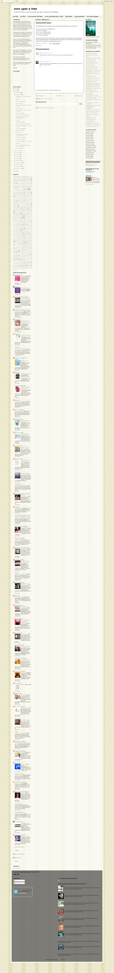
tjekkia (25, 262)
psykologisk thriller (28, 247)
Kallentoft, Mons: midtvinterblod (92, 72)
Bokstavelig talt (18, 472)
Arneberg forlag (28, 184)
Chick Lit (15, 197)
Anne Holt (22, 184)
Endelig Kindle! (24, 634)
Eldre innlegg (78, 96)
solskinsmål (15, 255)
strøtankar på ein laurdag (20, 137)
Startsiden (59, 96)
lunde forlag (15, 235)
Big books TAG (18, 783)
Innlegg (16, 880)
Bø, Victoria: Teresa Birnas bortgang (93, 58)
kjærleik (21, 228)
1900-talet (27, 179)
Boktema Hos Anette (23, 192)
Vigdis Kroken (29, 268)
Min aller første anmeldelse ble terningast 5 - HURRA (26, 336)
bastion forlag (19, 187)
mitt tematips (28, 238)
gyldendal (30, 211)
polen (30, 245)
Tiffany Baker (20, 262)
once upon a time (25, 9)
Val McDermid (16, 266)
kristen (24, 230)
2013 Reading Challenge (23, 888)
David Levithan (23, 199)
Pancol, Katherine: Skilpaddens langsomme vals (92, 103)
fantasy (15, 206)
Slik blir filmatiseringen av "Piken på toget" (25, 584)
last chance (18, 120)
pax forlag (30, 244)
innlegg (40, 45)
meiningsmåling (21, 238)
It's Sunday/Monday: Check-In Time (24, 607)
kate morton (15, 225)
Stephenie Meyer (28, 256)
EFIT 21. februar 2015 (25, 707)
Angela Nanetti (19, 183)
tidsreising (14, 262)
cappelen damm (29, 195)
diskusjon (29, 200)
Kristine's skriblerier (19, 847)
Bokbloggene (17, 372)
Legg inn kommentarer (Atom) (47, 98)
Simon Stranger (15, 254)
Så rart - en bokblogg (19, 409)
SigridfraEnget (18, 484)
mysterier (30, 240)
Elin (40, 61)
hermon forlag (24, 214)
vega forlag (30, 266)
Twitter (29, 59)
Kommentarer (18, 883)
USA (29, 265)
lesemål (26, 233)
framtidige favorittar (22, 209)
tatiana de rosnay (18, 261)
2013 (16, 171)
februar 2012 (18, 94)
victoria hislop (22, 268)
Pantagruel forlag (29, 242)
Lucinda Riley (28, 234)
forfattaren (21, 207)
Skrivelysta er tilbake (19, 813)
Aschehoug (15, 186)
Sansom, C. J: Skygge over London (92, 111)
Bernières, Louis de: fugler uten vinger (92, 55)
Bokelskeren (17, 400)
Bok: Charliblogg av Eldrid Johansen (72, 901)
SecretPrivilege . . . (19, 803)
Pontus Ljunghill (16, 247)
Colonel (59, 959)
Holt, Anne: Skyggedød (90, 65)
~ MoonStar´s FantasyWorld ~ (21, 782)
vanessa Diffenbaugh (23, 266)
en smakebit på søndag (20, 113)
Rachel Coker (24, 248)
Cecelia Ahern (23, 196)
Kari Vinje (29, 224)
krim (19, 230)
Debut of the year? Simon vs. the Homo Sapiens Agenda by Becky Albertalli (25, 621)
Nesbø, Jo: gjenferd (89, 93)
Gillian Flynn (23, 210)
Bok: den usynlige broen (20, 101)
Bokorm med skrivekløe (20, 538)
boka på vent (20, 190)
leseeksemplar (19, 233)
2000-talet (15, 180)
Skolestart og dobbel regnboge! (21, 485)
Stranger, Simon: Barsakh (91, 117)
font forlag (15, 207)
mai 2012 (18, 154)
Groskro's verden (18, 445)
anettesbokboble (18, 683)
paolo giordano (17, 244)
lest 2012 (22, 16)
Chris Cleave (21, 197)
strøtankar (15, 258)
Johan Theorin (29, 220)
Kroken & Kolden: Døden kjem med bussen (93, 74)
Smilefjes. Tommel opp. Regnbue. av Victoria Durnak (25, 448)
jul (29, 221)
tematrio (24, 261)
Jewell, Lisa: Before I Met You (92, 66)
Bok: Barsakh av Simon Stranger (71, 886)
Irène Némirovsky (28, 217)
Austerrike (24, 186)
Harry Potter (17, 213)
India (15, 217)
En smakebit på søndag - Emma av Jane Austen (25, 561)
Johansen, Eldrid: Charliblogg (91, 68)
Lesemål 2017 (23, 548)
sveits (27, 258)
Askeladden (17, 507)
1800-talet (21, 179)
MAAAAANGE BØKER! (21, 128)
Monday (14, 240)
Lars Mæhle (24, 231)
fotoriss (14, 209)
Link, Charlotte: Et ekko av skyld (92, 78)
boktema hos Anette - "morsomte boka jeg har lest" (23, 110)
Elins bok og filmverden (20, 854)
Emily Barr (21, 203)
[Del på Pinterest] (59, 43)
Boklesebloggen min (19, 812)
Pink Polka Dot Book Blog (20, 385)
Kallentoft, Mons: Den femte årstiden (93, 70)
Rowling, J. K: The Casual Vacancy (93, 109)
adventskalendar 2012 (25, 180)
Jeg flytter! (23, 764)
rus (20, 251)
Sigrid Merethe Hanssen (27, 252)
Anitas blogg (17, 595)
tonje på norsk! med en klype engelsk (22, 515)
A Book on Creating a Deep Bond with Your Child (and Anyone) (22, 349)
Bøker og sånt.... (18, 718)
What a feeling (18, 132)
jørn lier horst (28, 223)
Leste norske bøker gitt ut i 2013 (54, 16)
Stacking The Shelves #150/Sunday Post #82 (25, 434)
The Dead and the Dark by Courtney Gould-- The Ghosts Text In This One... (26, 388)
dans (18, 199)
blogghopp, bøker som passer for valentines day (22, 117)
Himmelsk (30, 214)
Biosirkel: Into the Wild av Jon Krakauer (25, 474)
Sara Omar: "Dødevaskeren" (24, 495)
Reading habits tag (18, 508)
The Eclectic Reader (19, 605)
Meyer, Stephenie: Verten (91, 90)
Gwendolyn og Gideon (23, 211)
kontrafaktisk (28, 228)
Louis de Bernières (20, 234)
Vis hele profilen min (90, 184)
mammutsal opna (19, 103)
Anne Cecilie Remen (27, 183)
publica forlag (17, 248)
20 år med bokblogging (25, 288)
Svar (40, 57)
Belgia (31, 187)
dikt (25, 200)
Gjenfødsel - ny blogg (25, 836)
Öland (15, 269)
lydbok (21, 235)
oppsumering (21, 243)
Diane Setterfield (21, 200)
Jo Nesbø (23, 220)
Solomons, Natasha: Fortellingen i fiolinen (92, 115)
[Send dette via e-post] (53, 43)
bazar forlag (25, 187)
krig (14, 230)
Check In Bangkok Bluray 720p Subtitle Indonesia (25, 647)
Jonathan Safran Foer (18, 221)
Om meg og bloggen (92, 16)
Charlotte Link (29, 196)
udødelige (30, 263)
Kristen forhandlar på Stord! (20, 574)
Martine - (17, 861)
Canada (23, 195)
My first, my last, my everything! (21, 296)
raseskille (19, 249)
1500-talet (25, 177)
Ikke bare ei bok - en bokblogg (21, 526)
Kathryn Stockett (28, 227)
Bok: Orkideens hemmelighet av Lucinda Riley (24, 126)
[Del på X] (56, 43)
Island (18, 218)
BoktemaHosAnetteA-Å (18, 176)
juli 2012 (18, 158)
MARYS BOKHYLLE (19, 645)
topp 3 (14, 263)
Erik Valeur (22, 204)
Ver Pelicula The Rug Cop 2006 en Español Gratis (25, 660)
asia (20, 186)
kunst (20, 231)
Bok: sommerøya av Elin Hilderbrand (23, 123)
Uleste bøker (68, 16)
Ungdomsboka (18, 319)
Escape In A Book (18, 618)
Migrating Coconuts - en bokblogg (22, 547)
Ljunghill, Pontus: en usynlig (91, 81)
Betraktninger (18, 857)
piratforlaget (24, 245)
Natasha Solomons (18, 241)
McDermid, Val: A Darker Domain (92, 86)
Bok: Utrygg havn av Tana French (71, 945)
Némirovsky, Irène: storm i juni (92, 95)
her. (62, 41)
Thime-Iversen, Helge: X (91, 119)
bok (25, 189)
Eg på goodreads (79, 16)
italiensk (21, 218)
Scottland (19, 252)
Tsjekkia (18, 263)
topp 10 (28, 262)
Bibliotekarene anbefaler (20, 741)
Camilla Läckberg (16, 195)
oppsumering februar (20, 148)
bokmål (14, 192)
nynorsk (15, 242)
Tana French (30, 259)
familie (27, 204)
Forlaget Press (28, 207)
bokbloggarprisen (28, 190)
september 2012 (19, 162)
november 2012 (19, 166)
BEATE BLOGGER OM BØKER (22, 791)
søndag (17, 259)
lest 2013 (15, 16)
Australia (29, 186)
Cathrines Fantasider (19, 774)
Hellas (18, 214)
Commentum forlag (28, 197)
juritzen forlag (22, 223)
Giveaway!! (18, 99)
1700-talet (16, 179)
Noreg (24, 241)
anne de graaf (15, 184)
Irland (14, 218)
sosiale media (29, 255)
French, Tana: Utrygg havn (91, 61)
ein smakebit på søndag (20, 139)
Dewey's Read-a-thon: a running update (25, 720)
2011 (16, 89)
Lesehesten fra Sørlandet (20, 671)
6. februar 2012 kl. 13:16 (47, 53)
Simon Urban (22, 254)
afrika (14, 182)
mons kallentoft (22, 240)
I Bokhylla (17, 286)
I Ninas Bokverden (19, 821)
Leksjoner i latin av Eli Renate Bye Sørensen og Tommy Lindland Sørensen (26, 322)
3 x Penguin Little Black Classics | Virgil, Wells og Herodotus (25, 299)
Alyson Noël (26, 182)
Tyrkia (22, 263)
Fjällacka (29, 206)
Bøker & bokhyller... (19, 459)
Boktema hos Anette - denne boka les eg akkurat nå (23, 97)
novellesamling (29, 241)
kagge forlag (15, 224)
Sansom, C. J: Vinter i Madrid (91, 113)
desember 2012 (19, 168)
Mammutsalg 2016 (18, 596)
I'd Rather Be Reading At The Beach (22, 310)
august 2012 (18, 160)
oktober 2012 (18, 164)
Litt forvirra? (23, 672)
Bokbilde (22, 684)
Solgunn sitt (17, 334)
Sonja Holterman (23, 255)
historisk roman (18, 216)
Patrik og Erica (24, 244)
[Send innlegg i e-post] (50, 43)
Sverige (30, 258)
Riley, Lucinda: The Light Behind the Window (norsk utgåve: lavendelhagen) (93, 107)
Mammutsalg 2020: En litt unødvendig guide (25, 421)
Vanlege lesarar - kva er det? (70, 932)
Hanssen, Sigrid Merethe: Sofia (92, 63)
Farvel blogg (60, 939)
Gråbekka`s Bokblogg (19, 559)
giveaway (30, 210)
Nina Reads (17, 347)
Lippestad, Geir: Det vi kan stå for (92, 80)
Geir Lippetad (17, 210)
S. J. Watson (25, 251)
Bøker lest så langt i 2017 (25, 527)
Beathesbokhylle (18, 693)
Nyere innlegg (40, 96)
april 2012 (18, 152)
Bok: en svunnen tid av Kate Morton (23, 115)
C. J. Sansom (28, 193)
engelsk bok (28, 203)
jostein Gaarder (25, 221)
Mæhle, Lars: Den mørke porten (92, 91)
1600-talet (30, 177)
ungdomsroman (22, 265)
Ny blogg (23, 793)
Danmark (14, 199)
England (14, 204)
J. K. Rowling (27, 218)
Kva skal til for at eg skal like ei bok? (72, 894)
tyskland (26, 263)
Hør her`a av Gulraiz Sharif (20, 401)
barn (14, 187)
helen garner (24, 213)
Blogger (66, 959)
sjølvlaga (28, 254)
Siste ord (22, 752)
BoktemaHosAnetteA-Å (18, 193)
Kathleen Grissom (20, 227)
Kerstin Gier (15, 228)
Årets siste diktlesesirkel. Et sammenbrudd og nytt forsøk (26, 461)
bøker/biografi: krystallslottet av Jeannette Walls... (22, 135)
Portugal (21, 247)
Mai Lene (96, 177)
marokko (14, 238)
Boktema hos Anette (20, 130)
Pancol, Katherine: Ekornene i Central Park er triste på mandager (93, 97)
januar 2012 (18, 92)
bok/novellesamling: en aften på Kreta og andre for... (24, 105)
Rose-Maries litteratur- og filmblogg (22, 493)
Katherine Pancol (23, 225)
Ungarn (15, 265)
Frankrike (30, 209)
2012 (16, 91)
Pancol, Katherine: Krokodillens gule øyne (93, 100)
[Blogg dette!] (54, 43)
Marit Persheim (28, 237)
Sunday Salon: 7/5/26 (19, 311)
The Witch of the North (20, 706)
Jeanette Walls (18, 220)
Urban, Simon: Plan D (90, 121)
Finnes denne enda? (18, 775)
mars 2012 (18, 150)
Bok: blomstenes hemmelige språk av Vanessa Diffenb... (23, 146)
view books (30, 896)
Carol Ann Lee (17, 196)
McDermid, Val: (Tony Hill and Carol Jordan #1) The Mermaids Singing (93, 84)
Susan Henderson (22, 258)
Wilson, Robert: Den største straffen (93, 124)
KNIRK (16, 731)
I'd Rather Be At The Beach (20, 658)
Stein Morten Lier (21, 256)
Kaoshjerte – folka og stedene (20, 733)
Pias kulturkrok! (18, 763)
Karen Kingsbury (22, 224)
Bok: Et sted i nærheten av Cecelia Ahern (24, 141)
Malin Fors (26, 235)
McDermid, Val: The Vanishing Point (93, 88)
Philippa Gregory (17, 245)
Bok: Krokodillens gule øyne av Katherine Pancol (74, 909)
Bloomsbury (21, 189)
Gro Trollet (16, 211)
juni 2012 (18, 156)
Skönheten (23, 276)
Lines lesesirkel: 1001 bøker (35, 16)
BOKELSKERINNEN (19, 582)
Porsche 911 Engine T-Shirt (26, 373)
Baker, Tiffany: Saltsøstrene (91, 53)
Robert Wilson (29, 249)
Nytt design (18, 143)
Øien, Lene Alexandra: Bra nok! (92, 126)
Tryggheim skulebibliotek (20, 751)
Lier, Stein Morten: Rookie (91, 76)
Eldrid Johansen (26, 201)
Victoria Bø (16, 268)
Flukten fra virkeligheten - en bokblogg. (21, 358)
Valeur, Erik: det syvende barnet (92, 123)
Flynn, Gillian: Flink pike (91, 59)
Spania (16, 256)
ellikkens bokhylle (19, 419)
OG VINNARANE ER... (20, 122)
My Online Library (19, 633)
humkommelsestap (29, 216)
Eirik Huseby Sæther (17, 201)
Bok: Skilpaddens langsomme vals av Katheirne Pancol (75, 917)
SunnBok (17, 573)
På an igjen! (60, 952)
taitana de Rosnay (24, 259)
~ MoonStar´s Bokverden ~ (20, 835)
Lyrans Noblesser (18, 275)
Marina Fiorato (20, 237)
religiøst (24, 249)
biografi (15, 189)
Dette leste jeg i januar (19, 410)
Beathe (40, 53)
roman (15, 251)
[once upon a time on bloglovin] (90, 172)
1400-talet (19, 177)
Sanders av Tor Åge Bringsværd (24, 361)
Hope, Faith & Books (19, 432)
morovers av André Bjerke (70, 924)
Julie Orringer (15, 223)
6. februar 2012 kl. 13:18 (46, 61)
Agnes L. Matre (19, 182)
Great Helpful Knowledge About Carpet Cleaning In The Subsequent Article (22, 517)
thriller (29, 261)
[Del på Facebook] (57, 43)
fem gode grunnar (19, 108)
